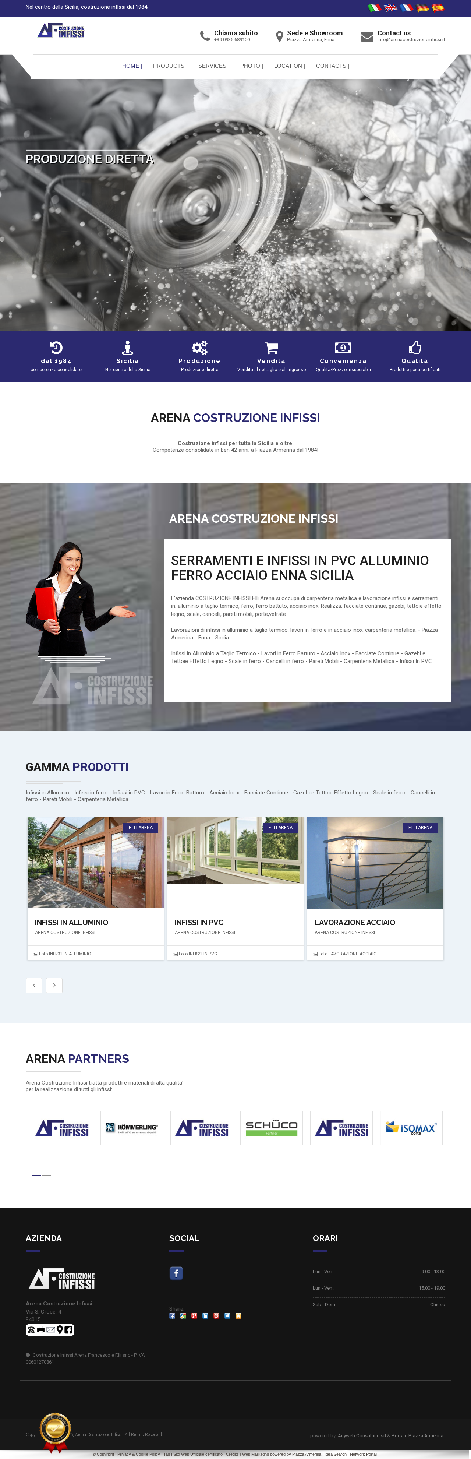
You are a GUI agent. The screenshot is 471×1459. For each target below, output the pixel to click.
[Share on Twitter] (227, 1316)
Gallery (94, 863)
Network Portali (363, 1454)
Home (130, 66)
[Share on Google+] (194, 1316)
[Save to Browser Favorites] (238, 1316)
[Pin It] (216, 1316)
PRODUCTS (168, 66)
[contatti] (51, 1329)
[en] (390, 8)
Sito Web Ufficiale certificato (198, 1454)
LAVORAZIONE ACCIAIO (215, 922)
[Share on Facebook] (172, 1316)
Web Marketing (256, 1454)
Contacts (331, 66)
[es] (438, 8)
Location (288, 66)
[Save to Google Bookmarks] (183, 1316)
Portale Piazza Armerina (417, 1435)
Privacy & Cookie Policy (138, 1454)
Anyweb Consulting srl (362, 1435)
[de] (422, 8)
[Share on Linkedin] (205, 1316)
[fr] (406, 8)
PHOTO (250, 66)
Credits (232, 1454)
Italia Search (336, 1454)
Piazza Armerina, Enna (310, 39)
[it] (374, 8)
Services (212, 66)
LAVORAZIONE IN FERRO (357, 922)
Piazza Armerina (306, 1454)
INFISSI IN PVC (59, 922)
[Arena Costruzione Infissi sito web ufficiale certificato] (55, 1433)
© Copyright (103, 1454)
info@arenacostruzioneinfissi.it (411, 39)
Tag (166, 1454)
